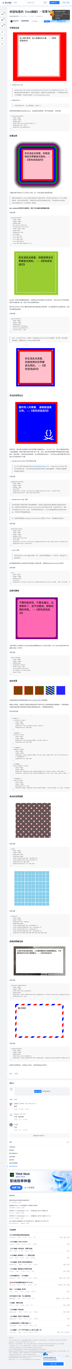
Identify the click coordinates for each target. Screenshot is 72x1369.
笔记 (68, 1271)
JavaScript (67, 1332)
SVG (68, 1278)
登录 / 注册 (38, 1091)
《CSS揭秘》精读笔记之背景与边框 (20, 1269)
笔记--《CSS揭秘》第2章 (17, 1289)
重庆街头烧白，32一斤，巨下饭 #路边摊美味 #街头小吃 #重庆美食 (24, 1359)
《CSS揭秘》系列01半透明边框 (19, 1316)
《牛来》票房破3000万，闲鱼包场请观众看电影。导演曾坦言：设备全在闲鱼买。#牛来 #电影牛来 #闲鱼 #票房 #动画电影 (38, 1340)
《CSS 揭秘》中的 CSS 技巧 (18, 1242)
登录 (66, 2)
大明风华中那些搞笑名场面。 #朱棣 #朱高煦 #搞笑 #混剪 (22, 1354)
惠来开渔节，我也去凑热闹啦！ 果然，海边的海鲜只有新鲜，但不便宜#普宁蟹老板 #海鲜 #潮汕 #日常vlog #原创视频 (36, 1343)
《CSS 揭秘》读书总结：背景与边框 (20, 1248)
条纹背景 (11, 1160)
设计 (68, 1237)
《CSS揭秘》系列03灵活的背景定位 (20, 1262)
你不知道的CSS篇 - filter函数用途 (20, 1296)
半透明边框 (12, 1147)
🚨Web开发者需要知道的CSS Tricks (21, 1282)
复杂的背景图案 (13, 1163)
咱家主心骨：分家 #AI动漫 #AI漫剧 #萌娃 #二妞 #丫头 (22, 1342)
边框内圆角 (12, 1156)
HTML (67, 1298)
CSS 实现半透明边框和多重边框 (19, 1235)
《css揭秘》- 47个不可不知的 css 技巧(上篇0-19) (25, 1330)
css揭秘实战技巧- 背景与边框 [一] (20, 1323)
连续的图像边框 (13, 1166)
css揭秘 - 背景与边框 (16, 1303)
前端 (65, 1237)
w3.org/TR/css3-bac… (39, 466)
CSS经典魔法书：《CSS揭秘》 (19, 1275)
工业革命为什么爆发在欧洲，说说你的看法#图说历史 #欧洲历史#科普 (25, 1347)
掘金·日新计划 (58, 1298)
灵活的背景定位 (13, 1153)
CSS (61, 1237)
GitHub (60, 1284)
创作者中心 (54, 2)
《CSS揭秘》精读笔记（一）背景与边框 (22, 1255)
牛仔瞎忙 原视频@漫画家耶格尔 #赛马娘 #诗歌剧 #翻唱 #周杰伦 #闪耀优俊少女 (27, 1349)
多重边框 (11, 1150)
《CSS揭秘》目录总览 (16, 1309)
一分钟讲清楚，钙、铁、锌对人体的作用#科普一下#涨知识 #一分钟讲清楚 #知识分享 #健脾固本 (31, 1345)
